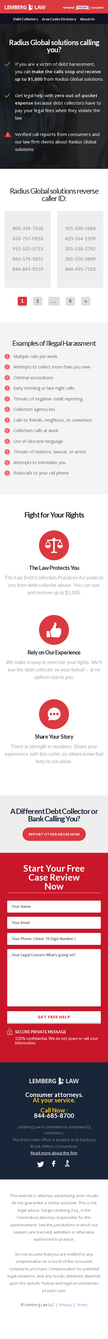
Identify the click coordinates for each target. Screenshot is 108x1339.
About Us (87, 19)
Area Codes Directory (59, 19)
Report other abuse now (54, 834)
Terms (81, 1304)
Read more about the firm (54, 1153)
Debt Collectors (25, 19)
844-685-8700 (54, 1115)
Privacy (65, 1304)
